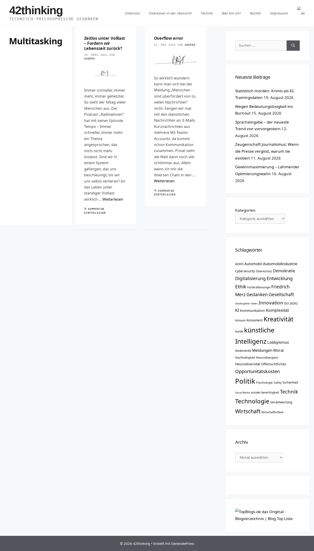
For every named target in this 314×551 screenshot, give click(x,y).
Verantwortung (281, 402)
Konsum (240, 320)
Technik (207, 13)
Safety (278, 382)
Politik (245, 381)
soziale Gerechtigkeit (265, 392)
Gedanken (257, 294)
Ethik (240, 286)
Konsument (254, 320)
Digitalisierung (250, 278)
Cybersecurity (245, 271)
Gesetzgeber (242, 303)
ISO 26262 (291, 303)
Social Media (242, 392)
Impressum (279, 13)
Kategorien (245, 210)
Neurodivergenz (267, 357)
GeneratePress (182, 543)
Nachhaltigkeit (245, 357)
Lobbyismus (278, 342)
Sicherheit (290, 382)
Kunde (239, 331)
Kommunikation (252, 310)
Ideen (254, 303)
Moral (278, 350)
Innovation (271, 302)
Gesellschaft (281, 294)
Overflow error (168, 38)
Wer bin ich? (231, 13)
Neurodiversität (247, 364)
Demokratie (284, 270)
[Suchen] (293, 45)
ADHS (239, 264)
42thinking (36, 10)
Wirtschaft (247, 411)
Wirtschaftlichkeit (272, 412)
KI (237, 310)
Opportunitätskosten (257, 371)
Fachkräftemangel (258, 287)
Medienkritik (243, 350)
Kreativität (279, 319)
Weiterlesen (113, 199)
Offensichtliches (273, 364)
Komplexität (277, 310)
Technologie (252, 401)
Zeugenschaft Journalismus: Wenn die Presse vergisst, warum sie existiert (267, 151)
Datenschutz (264, 271)
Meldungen (262, 350)
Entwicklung (280, 278)
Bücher (255, 13)
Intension (132, 13)
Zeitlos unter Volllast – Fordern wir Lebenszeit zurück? (104, 43)
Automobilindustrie (280, 263)
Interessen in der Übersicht (170, 13)
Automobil (253, 263)
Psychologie (264, 382)
